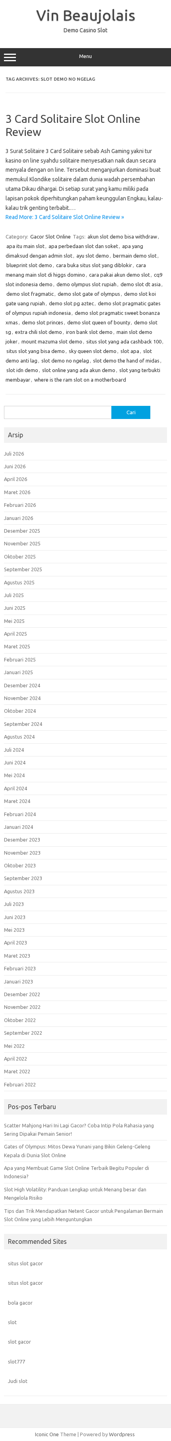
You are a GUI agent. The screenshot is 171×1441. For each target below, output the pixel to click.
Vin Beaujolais (85, 15)
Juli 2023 (14, 904)
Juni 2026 (14, 466)
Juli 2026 (14, 453)
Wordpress (122, 1434)
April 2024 (15, 788)
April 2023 (15, 942)
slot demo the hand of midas (126, 360)
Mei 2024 (14, 775)
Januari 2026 (18, 518)
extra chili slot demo (38, 332)
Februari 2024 (20, 814)
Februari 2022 (20, 1084)
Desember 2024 (22, 685)
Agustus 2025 (19, 582)
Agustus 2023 (19, 891)
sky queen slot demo (93, 351)
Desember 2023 (22, 839)
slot (12, 1322)
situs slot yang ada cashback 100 (123, 341)
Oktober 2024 (20, 711)
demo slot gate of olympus (89, 294)
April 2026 (15, 479)
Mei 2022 (14, 1046)
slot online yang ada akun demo (78, 370)
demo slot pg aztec (71, 303)
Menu (85, 56)
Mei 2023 (14, 930)
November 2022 (22, 1007)
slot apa (129, 351)
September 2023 (23, 878)
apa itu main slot (25, 246)
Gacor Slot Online (50, 236)
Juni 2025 (14, 608)
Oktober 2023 (20, 865)
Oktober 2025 (20, 556)
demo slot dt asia (140, 284)
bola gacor (20, 1302)
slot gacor (19, 1341)
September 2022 (23, 1033)
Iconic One (47, 1434)
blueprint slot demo (29, 265)
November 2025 (22, 543)
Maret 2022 (17, 1071)
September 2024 (23, 724)
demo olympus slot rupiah (86, 284)
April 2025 (15, 633)
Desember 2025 (22, 530)
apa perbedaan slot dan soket (83, 246)
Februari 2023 (20, 968)
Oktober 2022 (20, 1020)
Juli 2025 (14, 595)
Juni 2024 (14, 762)
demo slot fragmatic (30, 294)
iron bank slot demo (89, 332)
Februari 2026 (20, 505)
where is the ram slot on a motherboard (80, 379)
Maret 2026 (17, 492)
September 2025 (23, 569)
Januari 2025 (18, 672)
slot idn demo (22, 370)
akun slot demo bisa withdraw (122, 236)
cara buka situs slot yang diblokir (94, 265)
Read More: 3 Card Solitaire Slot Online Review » (65, 217)
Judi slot (17, 1381)
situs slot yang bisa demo (35, 351)
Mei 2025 (14, 621)
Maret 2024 (17, 801)
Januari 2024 (18, 827)
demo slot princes (42, 322)
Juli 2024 (14, 750)
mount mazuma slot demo (51, 341)
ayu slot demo (92, 255)
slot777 (16, 1361)
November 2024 (22, 698)
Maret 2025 (17, 646)
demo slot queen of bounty (98, 322)
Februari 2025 (20, 659)
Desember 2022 (22, 994)
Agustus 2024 (19, 736)
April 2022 (15, 1058)
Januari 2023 (18, 981)
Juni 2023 (14, 917)
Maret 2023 (17, 955)
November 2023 (22, 852)
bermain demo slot (135, 255)
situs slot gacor (25, 1263)
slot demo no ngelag (65, 360)
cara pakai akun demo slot (119, 274)
